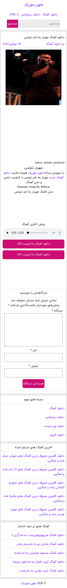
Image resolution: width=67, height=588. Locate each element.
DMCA (14, 15)
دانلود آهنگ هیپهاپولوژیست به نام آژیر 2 (38, 535)
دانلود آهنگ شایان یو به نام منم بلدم (40, 544)
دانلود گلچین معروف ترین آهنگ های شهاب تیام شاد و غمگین (33, 458)
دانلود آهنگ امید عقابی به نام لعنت (41, 571)
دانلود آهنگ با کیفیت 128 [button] (33, 244)
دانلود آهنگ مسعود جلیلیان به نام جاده (39, 553)
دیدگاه (57, 311)
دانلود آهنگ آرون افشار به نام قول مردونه (38, 562)
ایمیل (33, 366)
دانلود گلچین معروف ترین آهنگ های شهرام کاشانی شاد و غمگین (36, 485)
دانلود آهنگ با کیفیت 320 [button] (33, 255)
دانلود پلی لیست (54, 426)
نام (34, 350)
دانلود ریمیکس (30, 15)
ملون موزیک (33, 4)
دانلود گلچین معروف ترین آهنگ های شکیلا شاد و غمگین (34, 498)
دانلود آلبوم (57, 435)
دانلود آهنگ (50, 15)
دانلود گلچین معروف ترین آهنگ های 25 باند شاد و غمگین (33, 471)
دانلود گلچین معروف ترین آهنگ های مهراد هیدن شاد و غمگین (37, 511)
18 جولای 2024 (12, 44)
